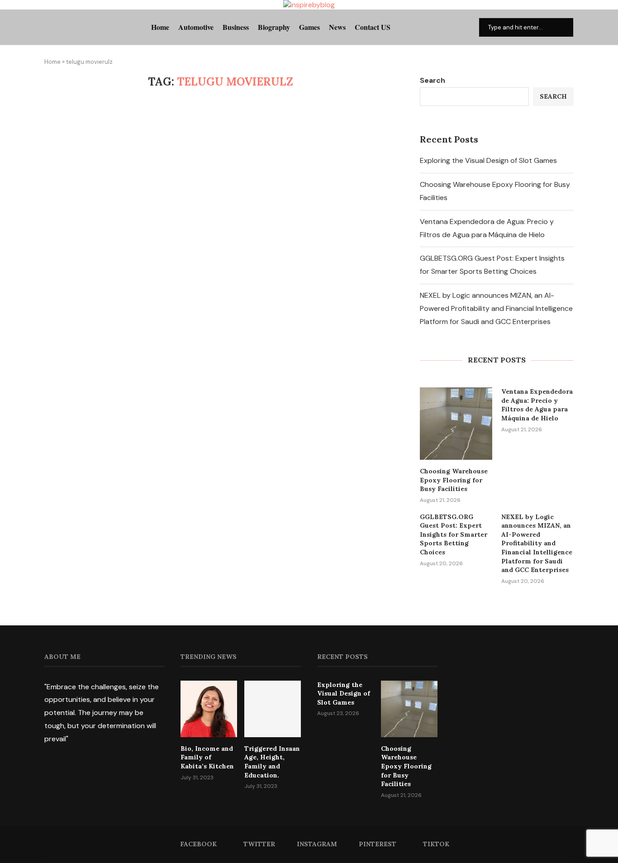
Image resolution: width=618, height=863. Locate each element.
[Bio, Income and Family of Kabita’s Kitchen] (209, 709)
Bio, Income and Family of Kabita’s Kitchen (207, 757)
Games (309, 27)
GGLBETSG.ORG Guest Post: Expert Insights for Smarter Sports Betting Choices (453, 534)
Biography (274, 27)
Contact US (372, 27)
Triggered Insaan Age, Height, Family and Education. (272, 761)
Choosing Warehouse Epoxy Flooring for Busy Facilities (454, 480)
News (337, 27)
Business (236, 27)
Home (160, 27)
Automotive (196, 27)
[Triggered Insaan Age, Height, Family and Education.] (272, 709)
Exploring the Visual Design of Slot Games (488, 160)
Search (432, 80)
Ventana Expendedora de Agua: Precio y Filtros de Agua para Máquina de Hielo (537, 404)
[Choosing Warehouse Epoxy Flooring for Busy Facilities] (456, 423)
